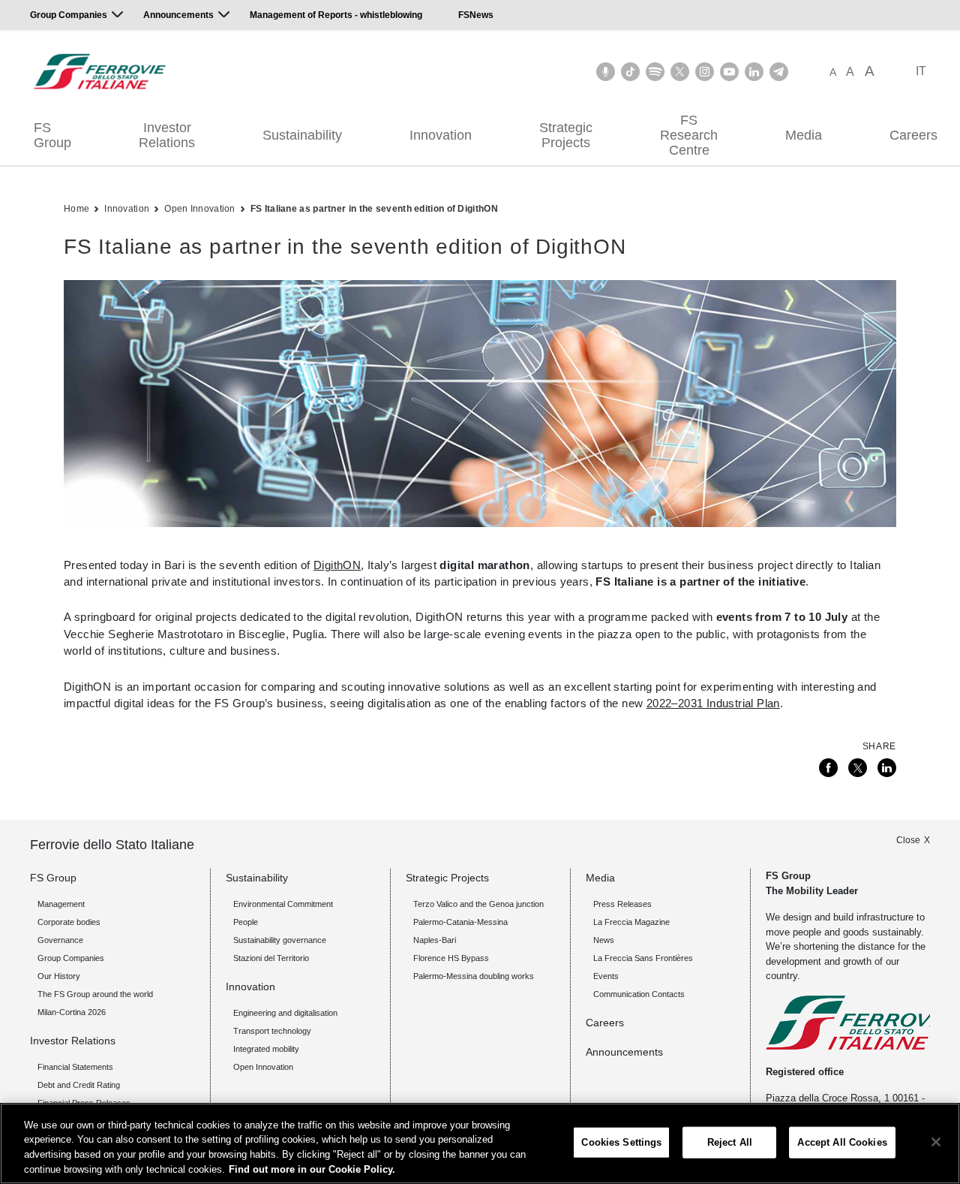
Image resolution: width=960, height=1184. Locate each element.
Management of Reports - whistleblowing (336, 15)
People (245, 921)
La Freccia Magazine (631, 921)
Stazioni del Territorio (271, 958)
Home (76, 208)
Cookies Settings (621, 1142)
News (603, 939)
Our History (59, 976)
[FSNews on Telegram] (779, 71)
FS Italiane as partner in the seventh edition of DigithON (374, 208)
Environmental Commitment (283, 903)
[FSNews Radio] (605, 71)
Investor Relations (167, 135)
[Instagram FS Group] (704, 71)
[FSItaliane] (100, 71)
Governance (60, 939)
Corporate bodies (69, 921)
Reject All (729, 1142)
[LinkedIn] (887, 767)
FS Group (52, 135)
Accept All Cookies (841, 1142)
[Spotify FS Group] (655, 71)
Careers (605, 1023)
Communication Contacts (639, 994)
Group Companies (68, 15)
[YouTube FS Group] (729, 71)
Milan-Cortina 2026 (72, 1012)
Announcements (178, 15)
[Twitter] (857, 767)
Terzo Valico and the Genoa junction (478, 903)
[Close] (936, 1141)
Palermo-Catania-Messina (460, 921)
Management (61, 903)
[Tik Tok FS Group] (630, 71)
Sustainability (302, 135)
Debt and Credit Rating (79, 1084)
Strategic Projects (565, 135)
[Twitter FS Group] (679, 71)
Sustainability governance (279, 939)
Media (803, 135)
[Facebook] (828, 767)
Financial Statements (75, 1066)
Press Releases (622, 903)
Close (908, 840)
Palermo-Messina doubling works (473, 976)
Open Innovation (200, 208)
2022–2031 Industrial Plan (713, 703)
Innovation (441, 135)
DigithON (337, 565)
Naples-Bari (434, 939)
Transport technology (272, 1030)
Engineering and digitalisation (285, 1012)
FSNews (476, 15)
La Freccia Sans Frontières (643, 958)
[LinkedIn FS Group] (754, 71)
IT (921, 71)
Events (606, 976)
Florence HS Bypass (451, 958)
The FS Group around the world (95, 994)
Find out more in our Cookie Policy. (312, 1168)
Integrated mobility (266, 1048)
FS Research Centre (689, 135)
